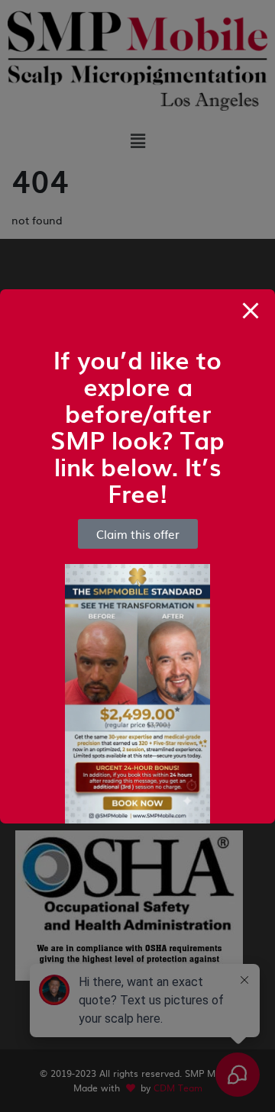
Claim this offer (138, 534)
